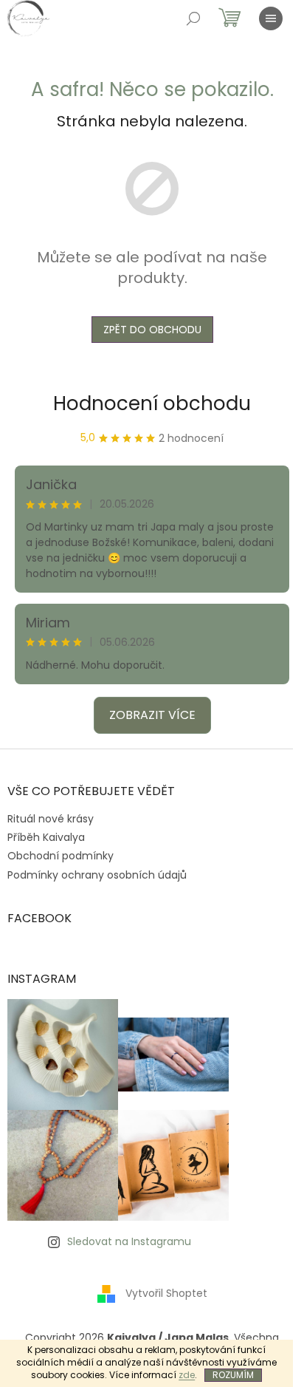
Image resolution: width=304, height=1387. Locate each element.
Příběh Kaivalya (46, 837)
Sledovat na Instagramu (129, 1241)
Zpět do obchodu (152, 329)
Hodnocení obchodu (152, 403)
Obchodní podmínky (60, 855)
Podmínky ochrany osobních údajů (97, 875)
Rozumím (233, 1375)
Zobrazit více (152, 714)
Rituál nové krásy (50, 818)
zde (187, 1375)
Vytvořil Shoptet (166, 1292)
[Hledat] (193, 18)
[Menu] (271, 18)
